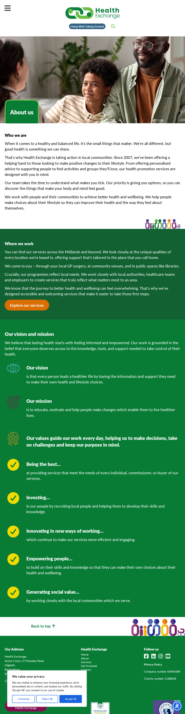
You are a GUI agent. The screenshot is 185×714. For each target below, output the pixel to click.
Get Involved (89, 666)
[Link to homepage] (92, 13)
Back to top (41, 626)
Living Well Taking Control (87, 26)
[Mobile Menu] (8, 8)
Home (85, 654)
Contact (86, 669)
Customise (23, 699)
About (85, 658)
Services (86, 662)
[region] (47, 688)
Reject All (47, 699)
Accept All (70, 699)
